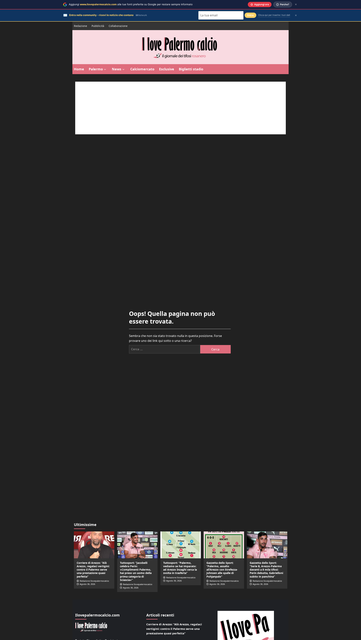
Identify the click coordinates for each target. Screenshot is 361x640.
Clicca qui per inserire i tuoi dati (274, 15)
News (116, 69)
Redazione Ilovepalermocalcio (94, 580)
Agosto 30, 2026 (87, 584)
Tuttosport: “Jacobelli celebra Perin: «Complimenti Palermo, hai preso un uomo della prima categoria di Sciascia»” (136, 571)
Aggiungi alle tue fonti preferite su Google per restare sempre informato (131, 4)
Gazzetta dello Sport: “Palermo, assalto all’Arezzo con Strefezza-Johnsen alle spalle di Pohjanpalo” (222, 569)
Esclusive (166, 69)
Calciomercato (142, 69)
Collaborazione (118, 26)
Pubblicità (98, 26)
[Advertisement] (180, 108)
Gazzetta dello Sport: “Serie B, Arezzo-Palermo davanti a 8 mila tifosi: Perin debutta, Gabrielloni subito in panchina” (266, 569)
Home (79, 69)
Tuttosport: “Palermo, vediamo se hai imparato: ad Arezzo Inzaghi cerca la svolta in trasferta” (180, 568)
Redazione (80, 26)
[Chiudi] (296, 4)
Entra (250, 15)
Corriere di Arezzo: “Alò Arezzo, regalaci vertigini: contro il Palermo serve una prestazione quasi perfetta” (93, 569)
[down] (105, 69)
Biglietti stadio (191, 69)
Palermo (96, 69)
